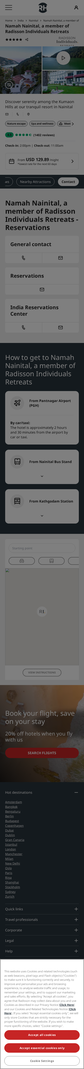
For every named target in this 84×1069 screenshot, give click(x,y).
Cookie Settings (42, 1061)
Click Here (67, 1005)
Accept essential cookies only (42, 1048)
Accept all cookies (42, 1035)
